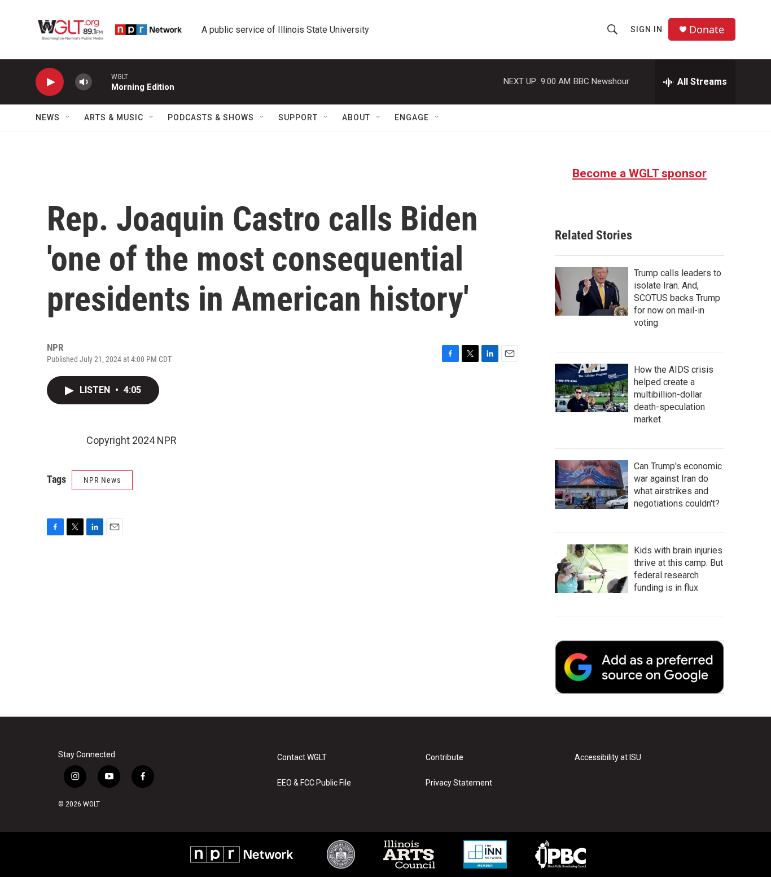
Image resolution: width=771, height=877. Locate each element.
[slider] (101, 82)
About (356, 117)
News (48, 117)
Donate (706, 30)
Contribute (444, 757)
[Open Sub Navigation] (68, 117)
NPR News (102, 480)
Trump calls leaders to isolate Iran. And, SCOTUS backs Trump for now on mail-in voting (677, 298)
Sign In (646, 29)
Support (298, 117)
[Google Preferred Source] (639, 666)
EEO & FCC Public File (314, 783)
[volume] (83, 82)
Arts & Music (113, 117)
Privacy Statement (459, 783)
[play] (50, 82)
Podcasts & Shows (211, 117)
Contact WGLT (302, 757)
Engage (412, 117)
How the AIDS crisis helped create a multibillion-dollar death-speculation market (673, 394)
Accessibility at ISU (608, 757)
